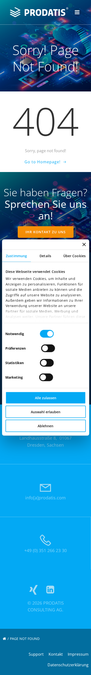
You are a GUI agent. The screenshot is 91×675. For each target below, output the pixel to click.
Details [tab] (45, 256)
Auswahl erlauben (45, 412)
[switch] (48, 348)
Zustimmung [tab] (16, 256)
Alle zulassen (45, 398)
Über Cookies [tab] (74, 256)
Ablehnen (45, 426)
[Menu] (77, 12)
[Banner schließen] (84, 244)
